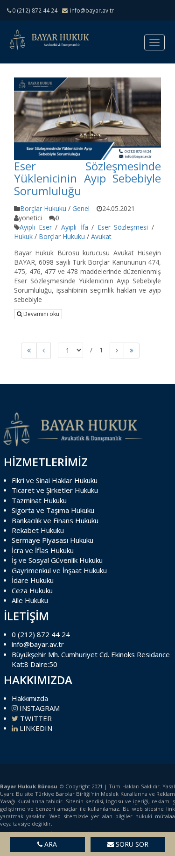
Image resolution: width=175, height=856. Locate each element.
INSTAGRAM (39, 708)
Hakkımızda (30, 698)
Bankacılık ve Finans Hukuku (55, 520)
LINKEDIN (35, 728)
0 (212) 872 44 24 (41, 634)
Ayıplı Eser (36, 227)
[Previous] (29, 350)
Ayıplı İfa (74, 227)
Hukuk (23, 236)
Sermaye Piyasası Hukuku (52, 540)
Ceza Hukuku (32, 590)
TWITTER (35, 718)
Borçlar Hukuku (43, 208)
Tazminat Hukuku (39, 500)
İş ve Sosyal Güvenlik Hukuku (57, 560)
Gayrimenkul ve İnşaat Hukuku (59, 570)
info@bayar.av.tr (38, 644)
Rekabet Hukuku (38, 530)
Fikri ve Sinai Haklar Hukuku (55, 480)
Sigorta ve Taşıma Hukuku (53, 510)
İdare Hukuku (33, 580)
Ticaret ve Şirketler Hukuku (55, 490)
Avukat (101, 236)
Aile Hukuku (30, 600)
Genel (81, 208)
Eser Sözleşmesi (123, 227)
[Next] (117, 350)
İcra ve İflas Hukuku (43, 550)
